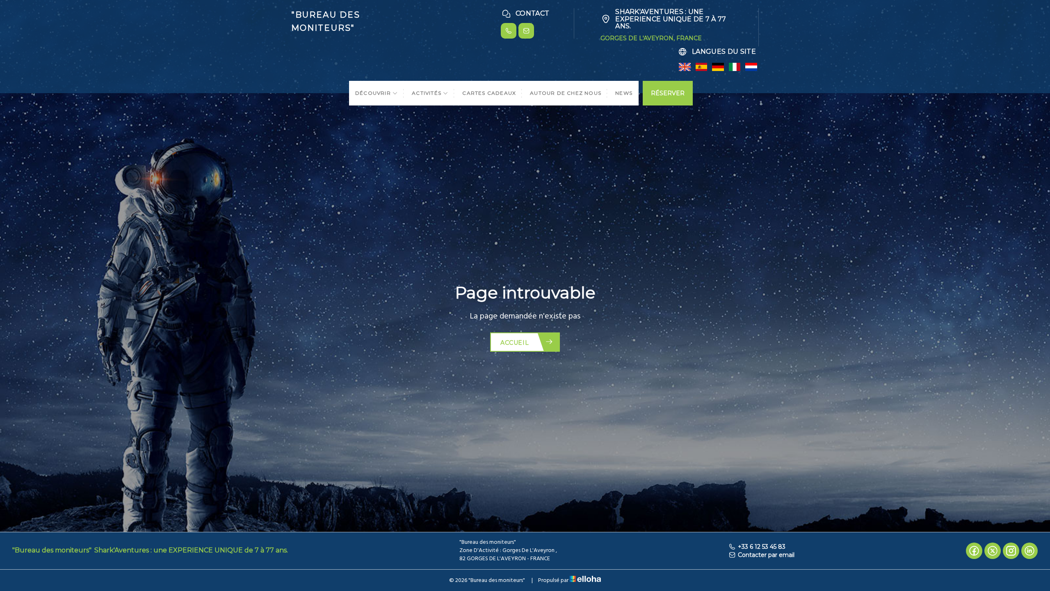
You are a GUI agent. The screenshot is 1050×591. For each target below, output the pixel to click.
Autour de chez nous (565, 93)
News (623, 93)
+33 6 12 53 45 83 (761, 546)
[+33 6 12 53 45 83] (508, 31)
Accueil (514, 342)
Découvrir (374, 93)
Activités (427, 93)
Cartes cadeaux (489, 93)
